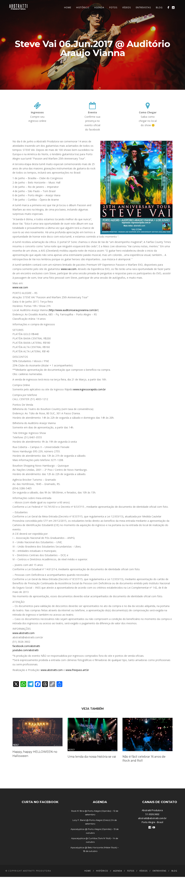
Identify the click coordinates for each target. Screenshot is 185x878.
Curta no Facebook (40, 802)
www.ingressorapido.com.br (89, 389)
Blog (159, 7)
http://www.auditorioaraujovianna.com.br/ (73, 310)
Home (67, 7)
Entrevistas (143, 7)
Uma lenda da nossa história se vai (92, 756)
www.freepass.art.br (77, 670)
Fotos (113, 7)
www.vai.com (20, 287)
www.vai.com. (69, 269)
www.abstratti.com (23, 633)
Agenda (99, 7)
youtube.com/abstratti (25, 650)
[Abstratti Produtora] (168, 7)
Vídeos (126, 7)
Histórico (82, 7)
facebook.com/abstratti (26, 646)
